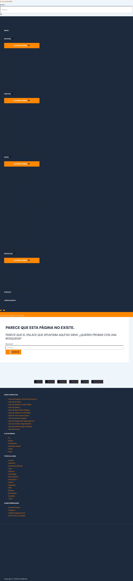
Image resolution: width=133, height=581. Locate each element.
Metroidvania (13, 477)
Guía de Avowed (14, 402)
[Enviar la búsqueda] (8, 352)
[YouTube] (4, 310)
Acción (11, 460)
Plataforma (12, 479)
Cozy (10, 468)
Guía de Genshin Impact (17, 418)
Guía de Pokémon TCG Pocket (19, 413)
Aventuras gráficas (15, 466)
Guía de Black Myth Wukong (19, 410)
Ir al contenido (6, 1)
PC (9, 438)
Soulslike (11, 496)
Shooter (11, 490)
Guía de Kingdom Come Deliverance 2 (22, 399)
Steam (10, 441)
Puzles (10, 482)
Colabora (11, 510)
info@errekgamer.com (16, 513)
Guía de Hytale (14, 429)
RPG (10, 488)
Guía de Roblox (14, 407)
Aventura (11, 463)
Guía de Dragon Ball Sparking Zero (21, 421)
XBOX (10, 449)
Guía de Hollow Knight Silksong (20, 426)
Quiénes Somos (14, 507)
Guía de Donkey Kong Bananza (19, 424)
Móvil (10, 452)
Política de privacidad (16, 516)
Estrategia (12, 474)
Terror (10, 499)
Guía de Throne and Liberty (18, 415)
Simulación (12, 493)
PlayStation (12, 443)
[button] (12, 39)
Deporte (11, 471)
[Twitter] (1, 310)
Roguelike (12, 485)
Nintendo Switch (14, 446)
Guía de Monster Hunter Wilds (19, 404)
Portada (2, 315)
